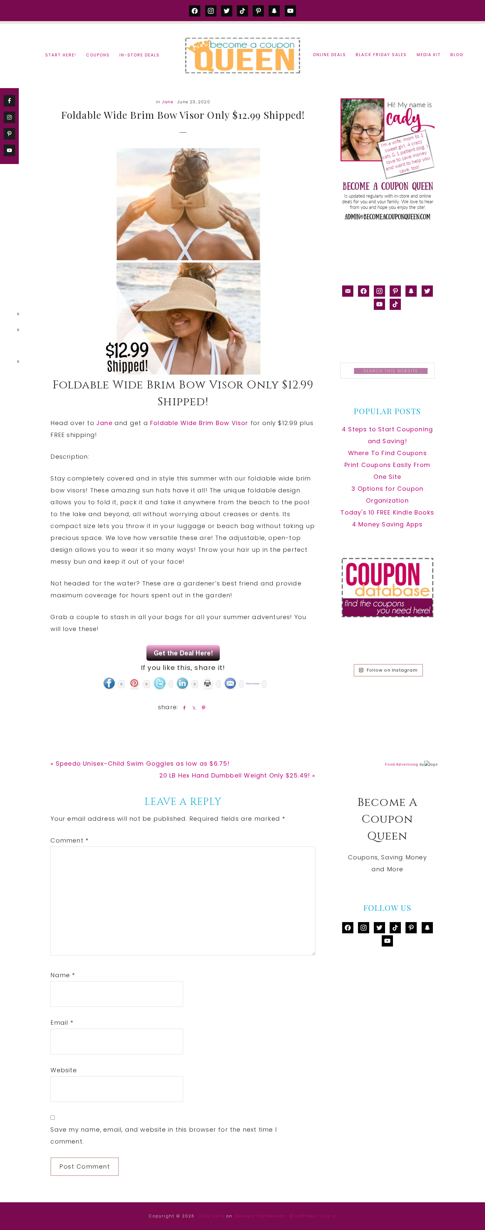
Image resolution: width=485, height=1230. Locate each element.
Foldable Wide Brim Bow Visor (199, 423)
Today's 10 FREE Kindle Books (387, 512)
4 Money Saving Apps (387, 524)
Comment (69, 840)
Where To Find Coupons (387, 453)
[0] (8, 315)
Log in (329, 1216)
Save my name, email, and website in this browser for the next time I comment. (163, 1135)
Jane (168, 102)
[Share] (183, 707)
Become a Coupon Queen (242, 55)
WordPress (302, 1216)
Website (63, 1070)
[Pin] (202, 707)
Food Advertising (401, 764)
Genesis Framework (259, 1216)
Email (61, 1022)
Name (62, 975)
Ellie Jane (211, 1216)
